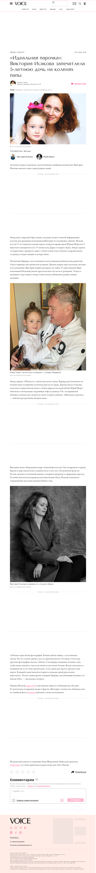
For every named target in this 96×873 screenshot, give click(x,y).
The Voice (21, 3)
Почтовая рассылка (74, 3)
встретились (15, 764)
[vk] (16, 828)
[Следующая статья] (48, 809)
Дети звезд (33, 90)
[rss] (11, 828)
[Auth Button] (84, 3)
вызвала (31, 692)
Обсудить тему (80, 84)
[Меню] (11, 3)
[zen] (25, 828)
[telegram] (20, 828)
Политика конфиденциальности (21, 845)
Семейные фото (45, 90)
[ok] (11, 832)
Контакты (14, 837)
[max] (20, 832)
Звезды (13, 52)
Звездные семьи (21, 90)
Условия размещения (17, 841)
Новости (20, 52)
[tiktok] (16, 832)
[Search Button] (80, 3)
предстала (30, 685)
